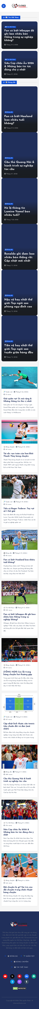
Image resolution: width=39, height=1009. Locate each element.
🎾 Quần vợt (7, 392)
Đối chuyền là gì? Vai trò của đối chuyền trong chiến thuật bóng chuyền (17, 890)
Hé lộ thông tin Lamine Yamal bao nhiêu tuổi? (17, 212)
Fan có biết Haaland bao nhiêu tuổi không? (18, 120)
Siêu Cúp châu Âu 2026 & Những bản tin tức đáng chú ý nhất (19, 66)
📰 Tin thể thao (10, 26)
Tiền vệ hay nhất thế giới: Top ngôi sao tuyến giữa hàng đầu (18, 349)
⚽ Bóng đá (9, 112)
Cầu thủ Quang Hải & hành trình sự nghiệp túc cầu (19, 166)
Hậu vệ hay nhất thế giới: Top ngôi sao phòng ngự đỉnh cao (18, 303)
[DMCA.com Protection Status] (19, 988)
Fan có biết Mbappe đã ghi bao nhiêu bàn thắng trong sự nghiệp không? (19, 617)
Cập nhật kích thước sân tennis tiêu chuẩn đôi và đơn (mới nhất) (18, 726)
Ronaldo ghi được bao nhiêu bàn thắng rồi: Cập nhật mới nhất (19, 257)
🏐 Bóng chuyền (8, 447)
